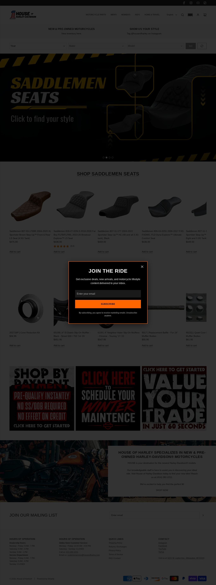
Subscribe (108, 304)
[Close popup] (142, 267)
